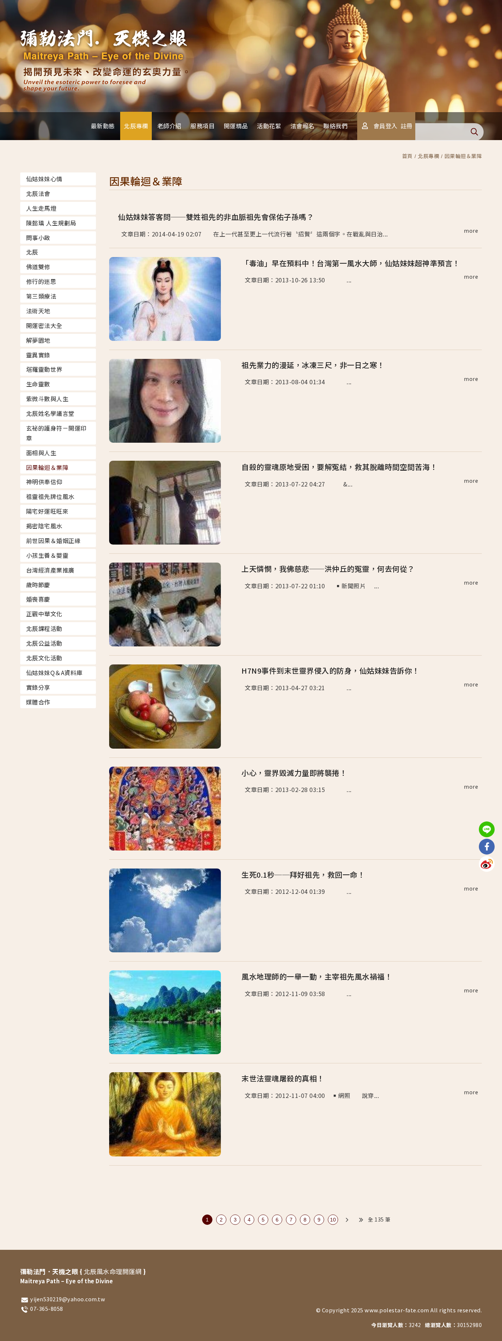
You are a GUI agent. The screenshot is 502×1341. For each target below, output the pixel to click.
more (471, 230)
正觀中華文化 (44, 613)
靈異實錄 (38, 354)
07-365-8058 (46, 1308)
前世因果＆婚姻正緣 (53, 540)
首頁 (407, 156)
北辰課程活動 (44, 628)
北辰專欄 (428, 156)
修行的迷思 (41, 281)
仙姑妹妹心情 (44, 178)
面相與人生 (41, 452)
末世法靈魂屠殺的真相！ (282, 1078)
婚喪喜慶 (38, 599)
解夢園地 (38, 340)
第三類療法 (41, 296)
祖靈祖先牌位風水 (50, 496)
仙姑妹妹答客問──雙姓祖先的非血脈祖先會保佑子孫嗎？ (216, 216)
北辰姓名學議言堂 (50, 413)
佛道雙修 (38, 266)
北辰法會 (38, 193)
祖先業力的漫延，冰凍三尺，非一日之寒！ (313, 365)
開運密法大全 (44, 325)
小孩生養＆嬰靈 (47, 555)
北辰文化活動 (44, 657)
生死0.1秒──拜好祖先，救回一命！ (303, 874)
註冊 (407, 125)
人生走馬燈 (41, 208)
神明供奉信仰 (44, 481)
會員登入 (385, 125)
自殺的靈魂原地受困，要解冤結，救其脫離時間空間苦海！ (339, 466)
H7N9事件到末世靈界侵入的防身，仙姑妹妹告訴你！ (330, 670)
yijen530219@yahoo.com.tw (67, 1299)
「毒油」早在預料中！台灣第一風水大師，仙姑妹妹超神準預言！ (350, 263)
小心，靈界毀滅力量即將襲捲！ (294, 772)
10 (333, 1220)
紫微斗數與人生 (47, 398)
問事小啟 (38, 237)
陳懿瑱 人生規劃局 (51, 222)
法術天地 (38, 310)
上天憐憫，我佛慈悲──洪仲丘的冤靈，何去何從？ (328, 568)
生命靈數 (38, 383)
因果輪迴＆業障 (463, 156)
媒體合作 (38, 702)
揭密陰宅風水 (44, 525)
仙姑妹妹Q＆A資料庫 (54, 672)
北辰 (32, 251)
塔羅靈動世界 (44, 369)
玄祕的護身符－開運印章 (56, 433)
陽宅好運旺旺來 (47, 511)
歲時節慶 (38, 584)
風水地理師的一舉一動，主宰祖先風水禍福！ (316, 976)
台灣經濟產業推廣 (50, 570)
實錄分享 (38, 687)
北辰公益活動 (44, 643)
